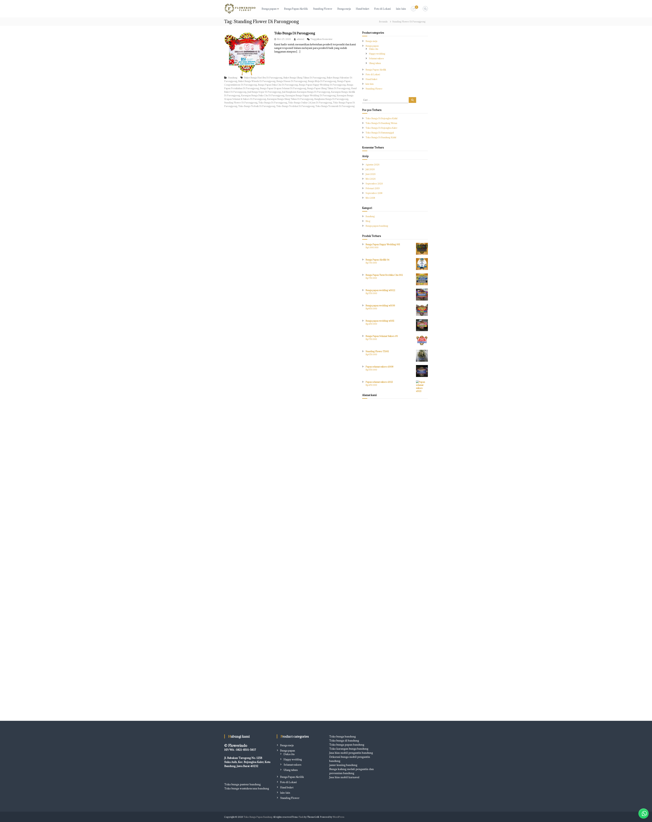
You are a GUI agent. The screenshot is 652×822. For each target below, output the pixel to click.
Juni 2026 (371, 174)
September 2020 (374, 183)
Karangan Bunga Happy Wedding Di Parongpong (310, 95)
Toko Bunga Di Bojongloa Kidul (381, 118)
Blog (368, 221)
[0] (413, 8)
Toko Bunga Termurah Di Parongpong (335, 106)
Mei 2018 (370, 197)
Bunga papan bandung (377, 225)
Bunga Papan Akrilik (296, 8)
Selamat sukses (376, 58)
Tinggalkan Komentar (321, 39)
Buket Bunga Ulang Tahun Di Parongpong (304, 77)
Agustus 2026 (372, 164)
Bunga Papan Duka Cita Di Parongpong (278, 84)
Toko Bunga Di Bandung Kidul (381, 137)
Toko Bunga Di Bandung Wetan (381, 123)
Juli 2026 (370, 169)
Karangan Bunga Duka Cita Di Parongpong (262, 95)
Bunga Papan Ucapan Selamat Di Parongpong (283, 88)
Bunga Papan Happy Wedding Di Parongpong (322, 84)
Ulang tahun (375, 63)
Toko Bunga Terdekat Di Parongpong (295, 106)
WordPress (338, 817)
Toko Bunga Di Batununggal (380, 132)
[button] (643, 813)
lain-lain (401, 8)
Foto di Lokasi (382, 8)
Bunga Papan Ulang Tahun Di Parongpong (328, 88)
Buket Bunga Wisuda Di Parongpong (256, 81)
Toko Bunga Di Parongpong (294, 33)
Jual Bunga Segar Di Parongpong (264, 92)
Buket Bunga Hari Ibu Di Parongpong (263, 77)
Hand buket (362, 8)
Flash (301, 817)
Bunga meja (344, 8)
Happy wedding (377, 53)
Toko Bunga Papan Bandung (258, 817)
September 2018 (374, 193)
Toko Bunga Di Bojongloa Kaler (381, 128)
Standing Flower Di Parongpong (240, 102)
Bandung (232, 77)
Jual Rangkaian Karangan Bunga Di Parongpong (306, 92)
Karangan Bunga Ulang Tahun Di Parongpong (290, 99)
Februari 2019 (373, 188)
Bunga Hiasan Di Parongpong (291, 81)
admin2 (300, 39)
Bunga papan (269, 8)
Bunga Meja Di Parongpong (322, 81)
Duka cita (373, 49)
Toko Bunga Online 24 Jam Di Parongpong (310, 102)
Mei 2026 (371, 178)
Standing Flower (322, 8)
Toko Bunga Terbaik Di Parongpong (256, 106)
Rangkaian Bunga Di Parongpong (331, 99)
